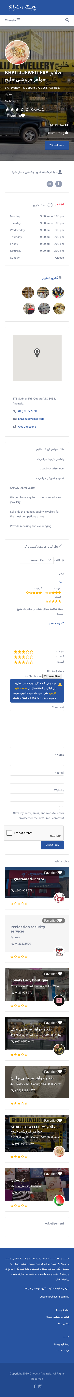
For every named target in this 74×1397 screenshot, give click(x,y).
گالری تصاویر (50, 278)
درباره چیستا (62, 1351)
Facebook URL (58, 184)
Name (59, 755)
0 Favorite (14, 115)
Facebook (35, 1386)
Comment (58, 708)
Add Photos (57, 125)
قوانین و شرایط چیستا (57, 1317)
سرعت (60, 651)
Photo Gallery (55, 672)
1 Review (37, 109)
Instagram (40, 1386)
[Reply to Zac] (60, 582)
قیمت (60, 662)
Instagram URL (50, 184)
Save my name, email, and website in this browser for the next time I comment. (38, 816)
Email (59, 773)
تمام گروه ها (62, 1311)
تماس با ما (63, 1324)
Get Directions (27, 426)
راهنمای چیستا (61, 1344)
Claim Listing (56, 133)
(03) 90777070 (27, 411)
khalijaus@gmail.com (31, 418)
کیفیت (60, 656)
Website (59, 791)
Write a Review (57, 145)
